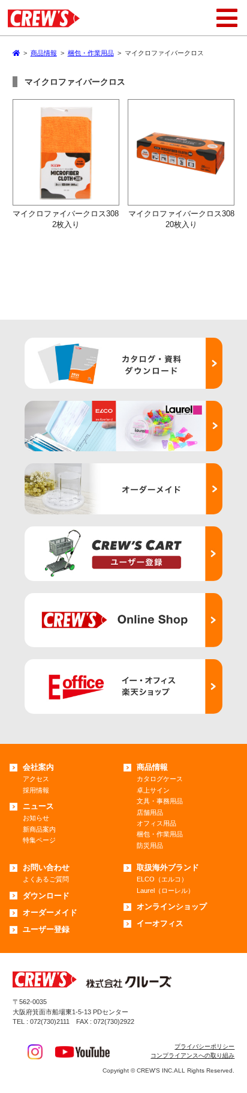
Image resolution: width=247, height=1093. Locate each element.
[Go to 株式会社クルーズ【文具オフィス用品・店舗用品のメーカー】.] (16, 52)
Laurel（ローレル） (165, 890)
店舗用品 (150, 812)
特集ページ (39, 840)
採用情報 (36, 790)
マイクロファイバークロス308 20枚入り (185, 218)
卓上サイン (153, 790)
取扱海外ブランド (168, 867)
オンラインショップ (172, 906)
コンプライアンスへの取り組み (192, 1055)
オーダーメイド (50, 912)
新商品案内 (39, 829)
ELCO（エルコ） (162, 879)
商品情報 (152, 767)
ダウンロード (46, 895)
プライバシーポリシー (204, 1046)
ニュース (38, 806)
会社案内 (38, 767)
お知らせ (36, 817)
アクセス (36, 778)
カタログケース (160, 778)
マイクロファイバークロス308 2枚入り (69, 218)
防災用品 (150, 845)
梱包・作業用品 (160, 834)
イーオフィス (160, 923)
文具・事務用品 (160, 801)
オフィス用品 (156, 823)
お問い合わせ (46, 867)
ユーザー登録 (46, 929)
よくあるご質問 (46, 879)
